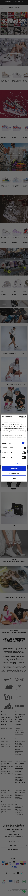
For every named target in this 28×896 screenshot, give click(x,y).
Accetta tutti (14, 468)
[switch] (24, 448)
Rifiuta (14, 478)
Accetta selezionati (14, 473)
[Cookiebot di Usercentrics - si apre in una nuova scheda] (19, 417)
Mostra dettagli (19, 463)
